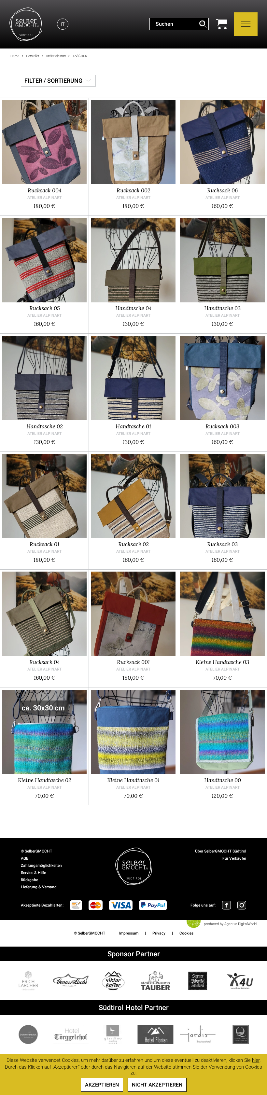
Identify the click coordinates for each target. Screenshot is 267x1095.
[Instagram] (241, 905)
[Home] (26, 24)
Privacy (158, 933)
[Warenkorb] (221, 24)
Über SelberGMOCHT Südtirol (220, 851)
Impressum (128, 933)
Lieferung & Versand (39, 887)
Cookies (186, 933)
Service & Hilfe (33, 872)
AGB (25, 858)
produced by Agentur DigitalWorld (230, 924)
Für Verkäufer (234, 858)
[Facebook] (226, 905)
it (63, 24)
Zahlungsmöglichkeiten (41, 865)
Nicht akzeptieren (157, 1085)
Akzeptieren (102, 1085)
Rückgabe (29, 880)
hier (256, 1060)
